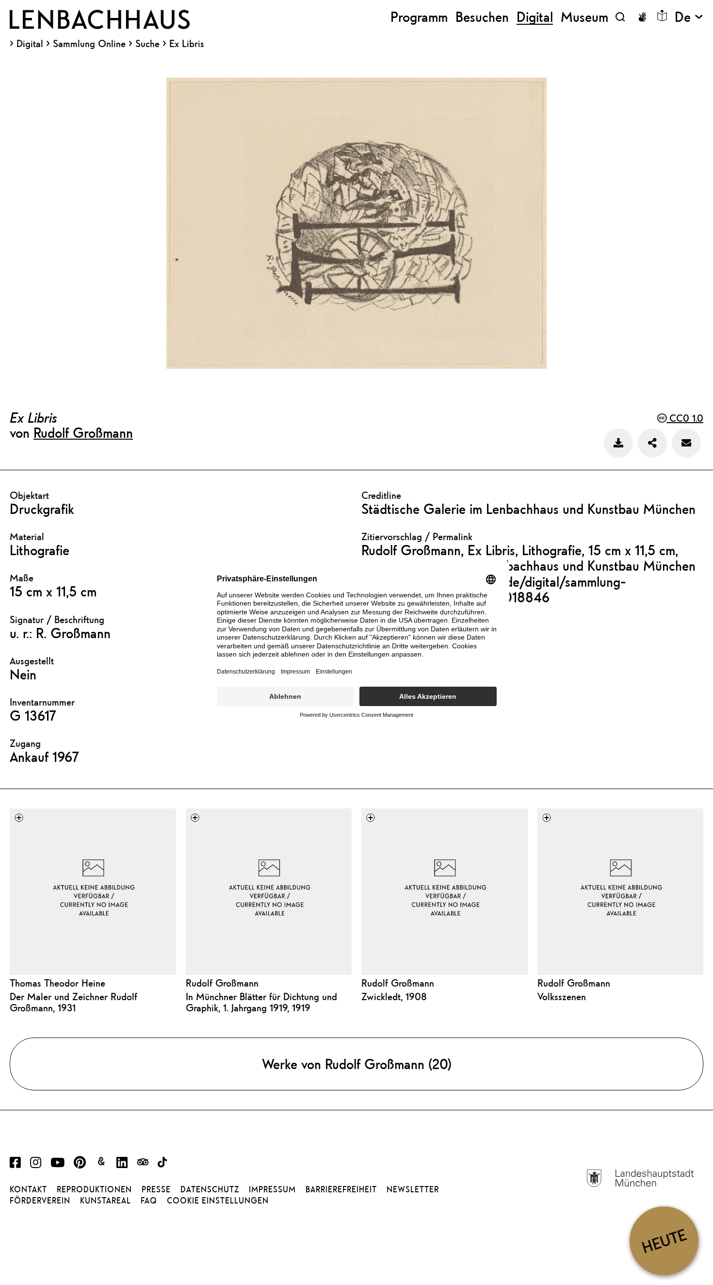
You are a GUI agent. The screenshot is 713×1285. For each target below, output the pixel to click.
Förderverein (40, 1200)
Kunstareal (105, 1200)
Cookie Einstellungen (218, 1200)
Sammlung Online (89, 44)
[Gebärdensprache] (642, 17)
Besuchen (482, 17)
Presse (156, 1189)
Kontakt (28, 1189)
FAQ (149, 1200)
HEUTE (663, 1240)
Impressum (272, 1189)
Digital (29, 44)
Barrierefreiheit (341, 1189)
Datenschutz (209, 1189)
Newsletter (413, 1189)
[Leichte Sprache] (662, 15)
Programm (419, 17)
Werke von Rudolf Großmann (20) (357, 1063)
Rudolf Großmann (83, 432)
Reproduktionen (94, 1189)
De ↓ (689, 17)
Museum (584, 17)
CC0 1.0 (684, 418)
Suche (147, 43)
